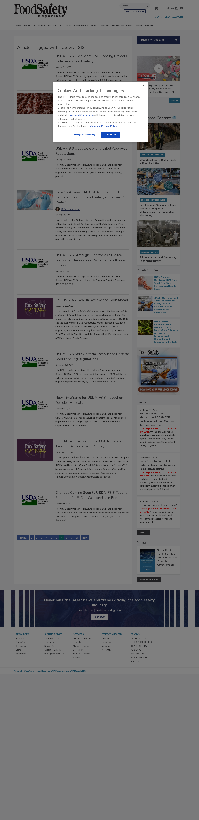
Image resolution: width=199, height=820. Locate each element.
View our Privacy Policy (103, 126)
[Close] (144, 85)
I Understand (110, 135)
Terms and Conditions (80, 115)
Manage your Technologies (85, 135)
